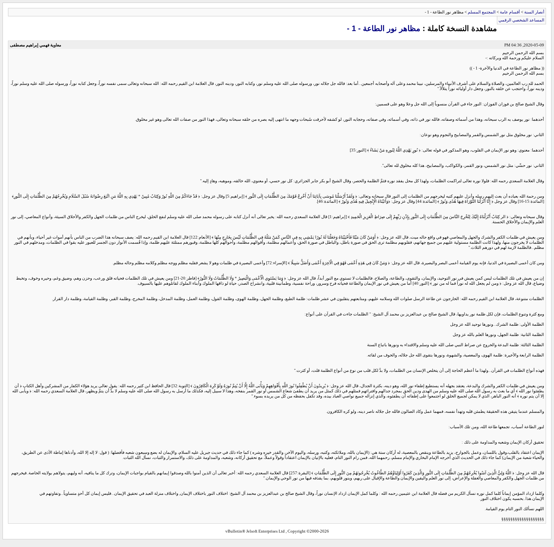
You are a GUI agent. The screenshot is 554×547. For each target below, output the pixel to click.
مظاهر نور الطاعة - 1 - (383, 28)
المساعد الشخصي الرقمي (521, 20)
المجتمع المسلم (482, 12)
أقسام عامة (510, 12)
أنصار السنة (534, 12)
